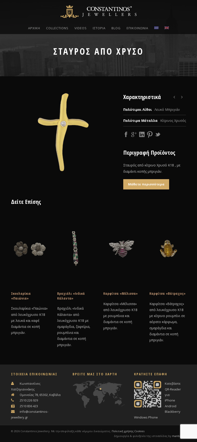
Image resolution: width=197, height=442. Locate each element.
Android (170, 406)
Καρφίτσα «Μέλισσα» (120, 293)
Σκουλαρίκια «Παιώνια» (21, 296)
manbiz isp (179, 436)
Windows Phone (146, 417)
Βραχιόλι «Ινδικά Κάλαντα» (71, 296)
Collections (57, 28)
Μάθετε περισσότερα (146, 184)
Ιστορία (99, 28)
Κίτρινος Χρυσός (173, 120)
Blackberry (172, 411)
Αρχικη (34, 28)
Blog (116, 28)
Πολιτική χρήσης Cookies (128, 431)
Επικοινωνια (137, 28)
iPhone (170, 400)
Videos (80, 28)
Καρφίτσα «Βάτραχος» (167, 293)
